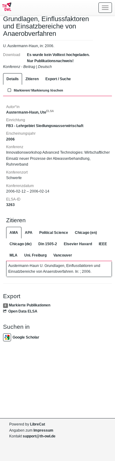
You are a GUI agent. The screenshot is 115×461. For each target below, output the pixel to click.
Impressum (43, 430)
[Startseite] (5, 7)
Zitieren (32, 79)
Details (12, 79)
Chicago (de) (21, 244)
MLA (13, 255)
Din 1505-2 (47, 244)
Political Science (53, 232)
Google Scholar (26, 337)
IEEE (103, 244)
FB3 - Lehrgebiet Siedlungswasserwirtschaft (44, 126)
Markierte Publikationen (29, 305)
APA (29, 232)
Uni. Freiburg (35, 255)
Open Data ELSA (22, 311)
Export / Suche (58, 79)
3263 (10, 205)
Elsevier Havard (78, 244)
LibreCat (37, 424)
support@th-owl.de (39, 436)
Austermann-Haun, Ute (30, 112)
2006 (10, 139)
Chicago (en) (86, 232)
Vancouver (62, 255)
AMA (14, 232)
